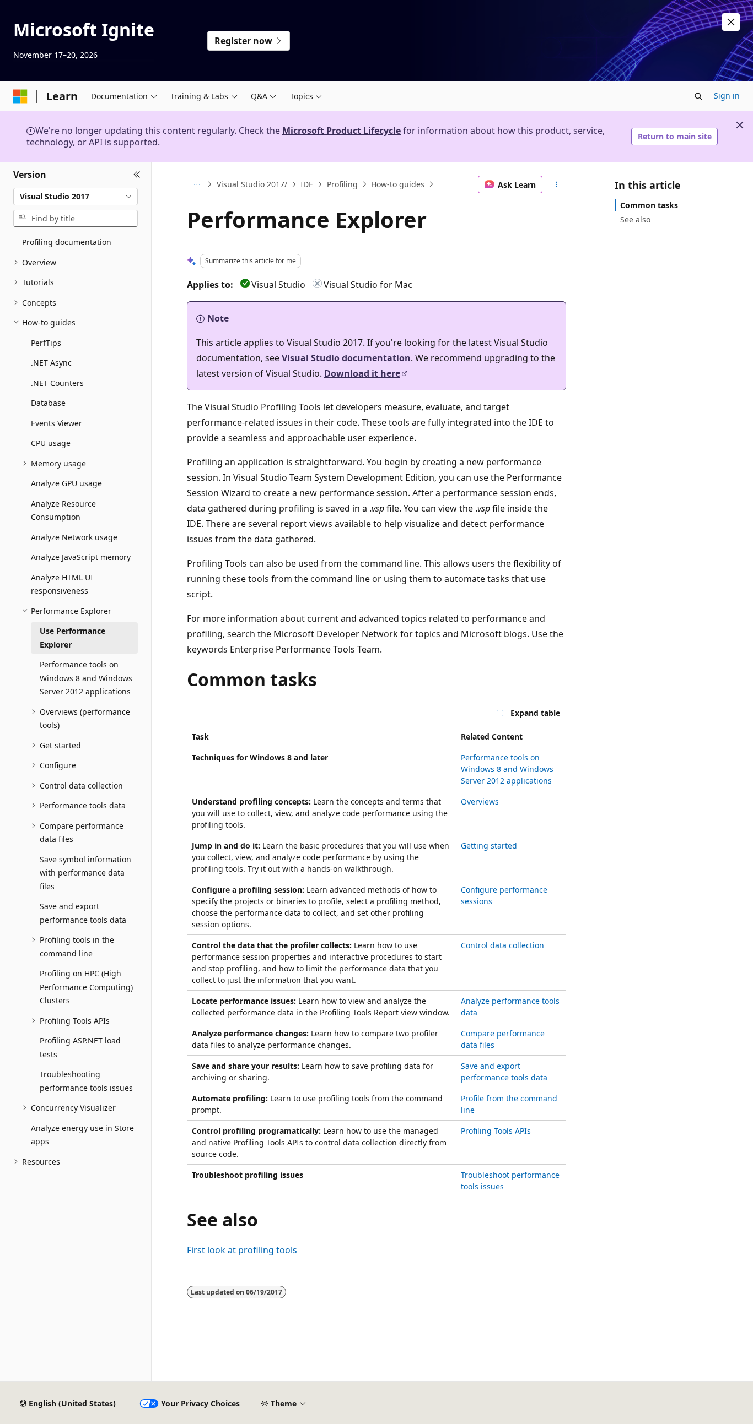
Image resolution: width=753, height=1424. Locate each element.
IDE (306, 184)
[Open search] (698, 96)
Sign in (727, 95)
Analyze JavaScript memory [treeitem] (81, 557)
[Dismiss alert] (731, 22)
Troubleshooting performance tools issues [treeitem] (86, 1081)
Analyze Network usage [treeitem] (74, 537)
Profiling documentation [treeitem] (66, 242)
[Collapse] (137, 175)
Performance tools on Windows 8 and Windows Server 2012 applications (507, 769)
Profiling (342, 184)
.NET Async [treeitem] (51, 362)
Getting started (489, 845)
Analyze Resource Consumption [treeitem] (63, 510)
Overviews (480, 801)
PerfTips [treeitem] (46, 343)
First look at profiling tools (242, 1250)
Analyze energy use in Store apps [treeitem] (82, 1135)
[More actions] (556, 184)
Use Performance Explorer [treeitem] (72, 638)
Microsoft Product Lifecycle (341, 130)
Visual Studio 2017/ (252, 184)
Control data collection (502, 945)
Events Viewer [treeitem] (56, 423)
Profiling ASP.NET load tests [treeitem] (80, 1047)
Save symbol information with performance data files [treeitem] (85, 873)
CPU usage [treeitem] (51, 443)
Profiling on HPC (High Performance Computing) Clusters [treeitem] (86, 987)
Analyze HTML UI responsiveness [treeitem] (62, 584)
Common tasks (649, 205)
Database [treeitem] (48, 403)
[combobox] (75, 196)
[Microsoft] (20, 96)
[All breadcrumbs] (196, 184)
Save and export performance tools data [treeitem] (83, 913)
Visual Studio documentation (346, 358)
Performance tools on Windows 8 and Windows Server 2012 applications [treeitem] (86, 678)
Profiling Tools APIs (496, 1131)
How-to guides (397, 184)
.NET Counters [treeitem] (57, 383)
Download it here (362, 373)
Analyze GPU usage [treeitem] (66, 483)
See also (635, 219)
